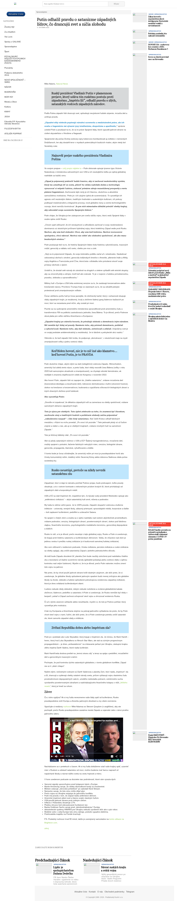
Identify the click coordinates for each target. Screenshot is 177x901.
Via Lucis (8, 37)
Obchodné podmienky (114, 891)
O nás (100, 891)
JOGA (7, 117)
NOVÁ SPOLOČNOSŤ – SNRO (14, 81)
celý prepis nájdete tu (72, 168)
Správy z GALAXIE (12, 42)
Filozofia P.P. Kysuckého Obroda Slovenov (14, 123)
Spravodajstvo (10, 47)
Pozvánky (8, 68)
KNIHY (7, 112)
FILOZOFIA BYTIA (12, 129)
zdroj (46, 828)
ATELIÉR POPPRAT (13, 134)
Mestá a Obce (10, 102)
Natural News (62, 84)
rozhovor (67, 706)
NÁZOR (7, 87)
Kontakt (92, 891)
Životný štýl (9, 27)
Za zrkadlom (9, 32)
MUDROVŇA (10, 92)
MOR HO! (8, 97)
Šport (6, 52)
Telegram (130, 891)
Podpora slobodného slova (13, 74)
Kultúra (7, 107)
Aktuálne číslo (16, 14)
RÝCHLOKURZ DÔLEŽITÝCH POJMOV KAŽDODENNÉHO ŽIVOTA (14, 60)
